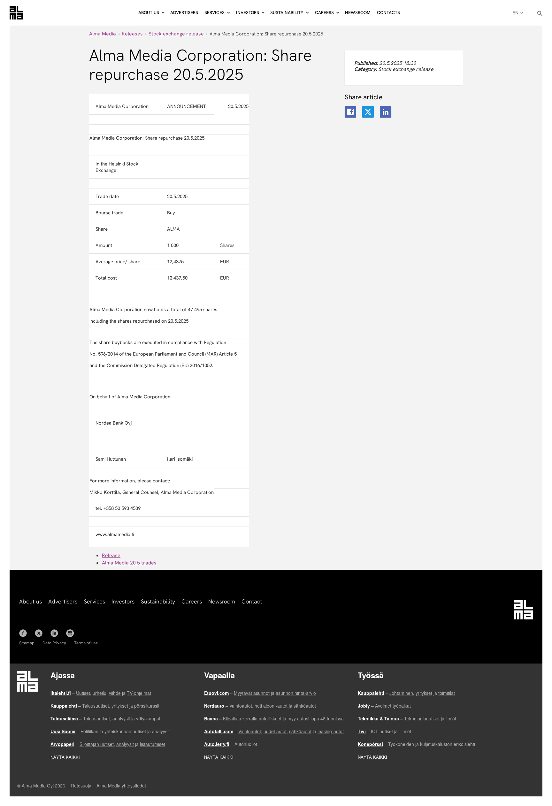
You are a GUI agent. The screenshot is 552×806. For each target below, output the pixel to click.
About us (30, 601)
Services (94, 601)
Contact (251, 601)
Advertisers (184, 12)
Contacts (388, 12)
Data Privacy (54, 643)
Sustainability (158, 601)
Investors (122, 601)
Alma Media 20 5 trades (129, 562)
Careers (191, 601)
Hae (540, 13)
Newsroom (358, 12)
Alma (16, 12)
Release (111, 555)
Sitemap (26, 643)
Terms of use (86, 643)
